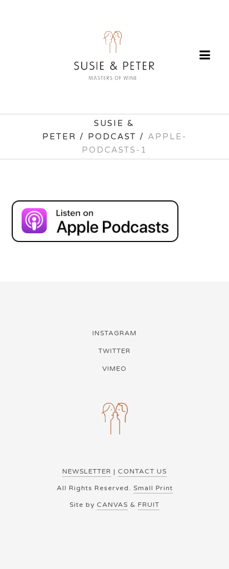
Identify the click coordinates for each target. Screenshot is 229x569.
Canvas (112, 504)
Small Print (153, 488)
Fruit (149, 504)
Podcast (112, 137)
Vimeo (114, 368)
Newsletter (86, 471)
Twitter (114, 351)
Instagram (114, 333)
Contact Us (142, 471)
